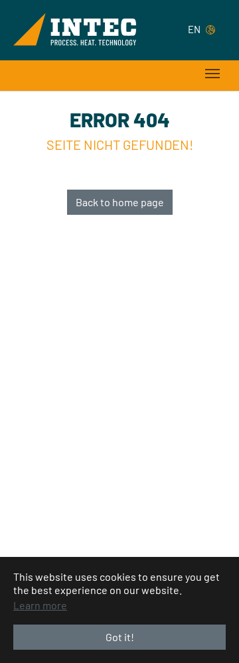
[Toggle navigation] (212, 73)
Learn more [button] (40, 605)
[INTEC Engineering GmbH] (74, 29)
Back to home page (120, 202)
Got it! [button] (120, 637)
